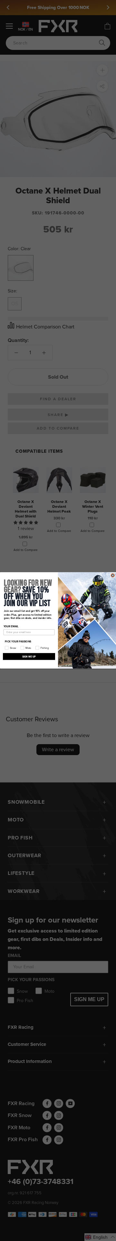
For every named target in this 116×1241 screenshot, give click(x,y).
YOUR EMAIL (11, 627)
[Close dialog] (112, 575)
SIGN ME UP (29, 656)
